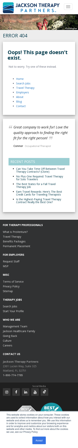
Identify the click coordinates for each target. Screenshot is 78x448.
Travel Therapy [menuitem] (12, 236)
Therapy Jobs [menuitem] (12, 299)
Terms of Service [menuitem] (13, 281)
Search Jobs (23, 83)
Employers (22, 92)
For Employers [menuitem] (13, 254)
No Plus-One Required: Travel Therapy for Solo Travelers (39, 178)
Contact (21, 106)
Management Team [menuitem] (15, 326)
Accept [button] (39, 440)
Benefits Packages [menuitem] (14, 241)
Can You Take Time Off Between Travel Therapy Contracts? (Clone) (40, 170)
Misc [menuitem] (6, 274)
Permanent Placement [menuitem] (16, 246)
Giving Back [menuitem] (10, 335)
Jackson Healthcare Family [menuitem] (19, 331)
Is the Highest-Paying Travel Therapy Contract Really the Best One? (38, 200)
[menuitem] (20, 361)
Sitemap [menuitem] (8, 291)
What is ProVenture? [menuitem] (15, 231)
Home (20, 79)
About (19, 97)
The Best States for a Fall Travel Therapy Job (36, 185)
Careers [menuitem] (7, 345)
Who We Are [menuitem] (11, 319)
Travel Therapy (25, 88)
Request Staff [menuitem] (11, 261)
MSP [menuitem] (6, 266)
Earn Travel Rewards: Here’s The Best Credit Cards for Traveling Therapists (39, 193)
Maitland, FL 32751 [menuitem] (14, 370)
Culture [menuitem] (7, 340)
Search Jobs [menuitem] (10, 306)
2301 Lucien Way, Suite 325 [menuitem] (20, 366)
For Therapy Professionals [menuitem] (23, 225)
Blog (19, 101)
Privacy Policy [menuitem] (11, 286)
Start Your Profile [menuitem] (13, 311)
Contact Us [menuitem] (11, 354)
